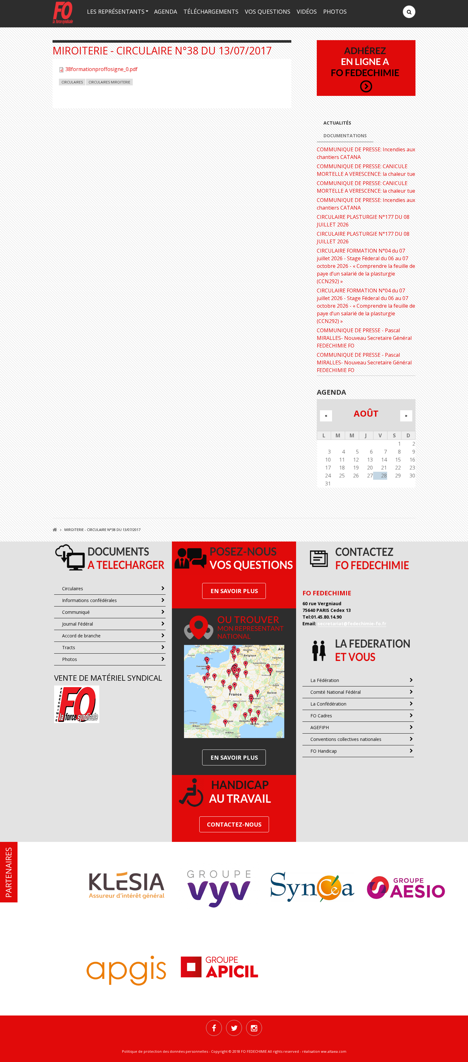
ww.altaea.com (333, 1051)
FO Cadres (321, 716)
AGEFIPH (319, 727)
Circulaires (72, 82)
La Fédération (324, 680)
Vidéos (307, 11)
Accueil (55, 529)
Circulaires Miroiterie (109, 82)
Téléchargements (210, 11)
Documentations (345, 136)
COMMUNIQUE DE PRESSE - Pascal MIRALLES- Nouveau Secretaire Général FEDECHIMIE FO (364, 338)
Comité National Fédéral (335, 692)
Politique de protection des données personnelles (165, 1051)
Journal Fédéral (77, 624)
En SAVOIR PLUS (234, 591)
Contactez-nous (234, 824)
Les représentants (116, 11)
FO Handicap (323, 751)
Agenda (165, 11)
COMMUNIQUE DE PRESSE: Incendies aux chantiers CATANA (366, 153)
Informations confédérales (89, 600)
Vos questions (267, 11)
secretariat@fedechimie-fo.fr (351, 624)
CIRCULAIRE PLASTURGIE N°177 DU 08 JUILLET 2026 (363, 220)
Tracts (68, 647)
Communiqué (76, 612)
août (366, 413)
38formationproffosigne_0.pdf (101, 69)
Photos (335, 11)
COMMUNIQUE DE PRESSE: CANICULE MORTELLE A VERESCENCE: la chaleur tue (366, 170)
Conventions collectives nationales (345, 739)
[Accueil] (63, 12)
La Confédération (328, 704)
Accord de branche (81, 636)
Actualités (337, 123)
